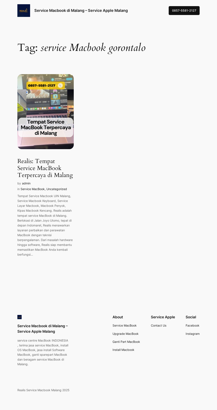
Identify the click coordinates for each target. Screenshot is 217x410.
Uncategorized (56, 189)
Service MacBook (33, 189)
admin (26, 183)
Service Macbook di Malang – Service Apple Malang (81, 10)
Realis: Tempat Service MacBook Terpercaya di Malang (45, 168)
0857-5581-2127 (184, 10)
